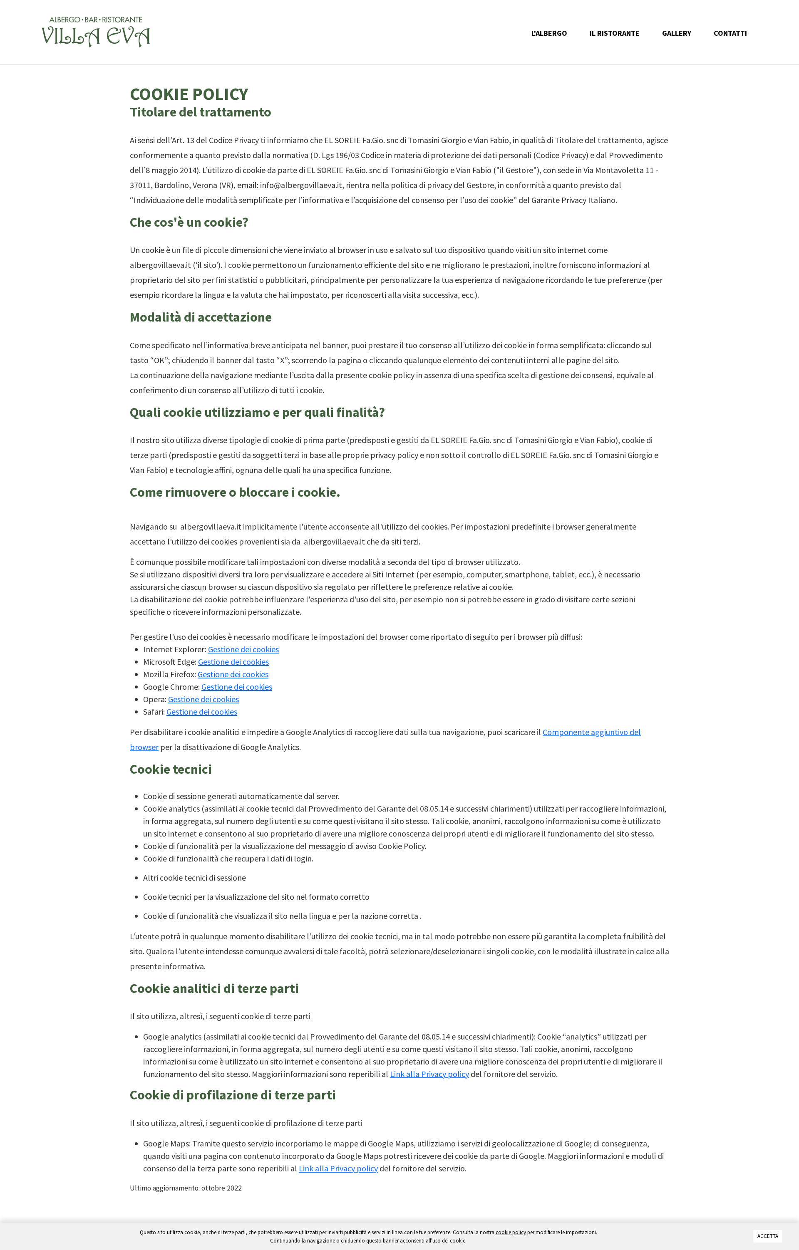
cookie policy (511, 1232)
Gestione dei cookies (243, 649)
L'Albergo (549, 33)
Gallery (676, 33)
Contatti (730, 33)
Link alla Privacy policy (429, 1074)
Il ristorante (615, 33)
